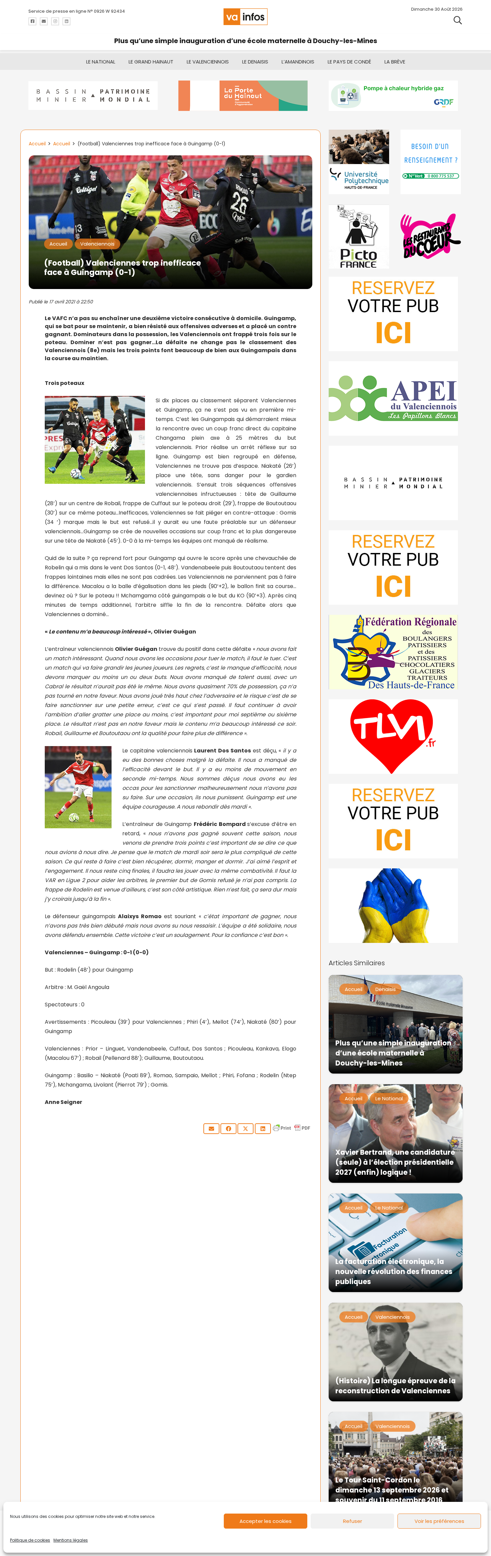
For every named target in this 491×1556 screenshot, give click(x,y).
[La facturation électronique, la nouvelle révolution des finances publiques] (396, 1242)
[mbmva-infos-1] (396, 483)
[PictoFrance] (360, 236)
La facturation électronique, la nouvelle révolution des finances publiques (394, 1271)
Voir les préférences (439, 1521)
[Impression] (396, 398)
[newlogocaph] (245, 96)
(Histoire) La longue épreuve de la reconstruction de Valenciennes (395, 1386)
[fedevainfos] (396, 652)
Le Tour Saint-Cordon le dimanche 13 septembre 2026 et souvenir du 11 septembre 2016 (392, 1490)
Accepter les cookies (265, 1521)
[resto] (431, 236)
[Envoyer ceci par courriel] (211, 1128)
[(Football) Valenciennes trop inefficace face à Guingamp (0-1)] (170, 160)
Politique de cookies (30, 1540)
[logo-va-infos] (245, 16)
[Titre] (32, 21)
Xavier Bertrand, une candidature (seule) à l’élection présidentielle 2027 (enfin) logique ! (395, 1162)
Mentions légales (70, 1540)
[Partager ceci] (228, 1128)
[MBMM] (95, 96)
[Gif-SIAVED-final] (431, 162)
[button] (458, 20)
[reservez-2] (396, 567)
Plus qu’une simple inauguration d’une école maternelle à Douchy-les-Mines (245, 40)
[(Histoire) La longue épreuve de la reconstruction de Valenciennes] (396, 1352)
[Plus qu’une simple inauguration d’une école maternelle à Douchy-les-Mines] (396, 1024)
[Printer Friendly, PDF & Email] (291, 1131)
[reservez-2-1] (396, 314)
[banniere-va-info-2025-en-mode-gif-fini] (396, 96)
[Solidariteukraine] (396, 905)
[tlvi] (396, 736)
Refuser (352, 1521)
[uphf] (360, 162)
